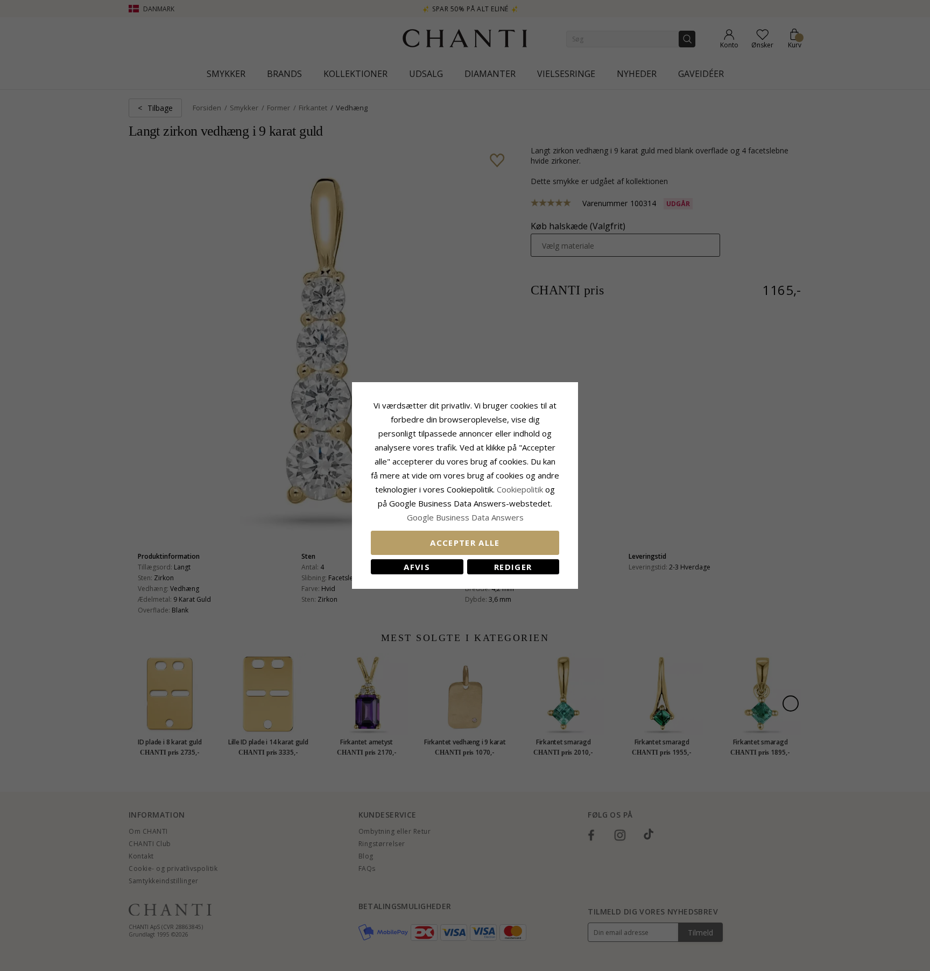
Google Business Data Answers (465, 517)
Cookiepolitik (520, 489)
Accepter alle (465, 542)
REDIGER (513, 566)
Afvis (417, 566)
